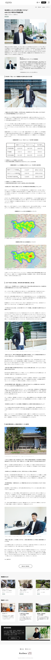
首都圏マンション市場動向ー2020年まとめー (14, 181)
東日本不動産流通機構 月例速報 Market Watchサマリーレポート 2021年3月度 (21, 161)
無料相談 (43, 2)
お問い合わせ (29, 649)
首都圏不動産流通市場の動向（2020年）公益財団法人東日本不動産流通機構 (20, 183)
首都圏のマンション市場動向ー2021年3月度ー (14, 160)
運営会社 (22, 649)
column (43, 7)
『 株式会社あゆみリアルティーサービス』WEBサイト (29, 72)
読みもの (39, 7)
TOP (36, 7)
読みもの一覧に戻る (25, 566)
